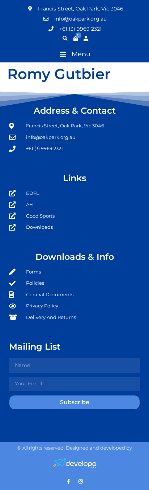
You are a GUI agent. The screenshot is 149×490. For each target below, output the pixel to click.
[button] (74, 54)
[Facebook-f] (69, 481)
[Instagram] (81, 481)
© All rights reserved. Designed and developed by (74, 448)
